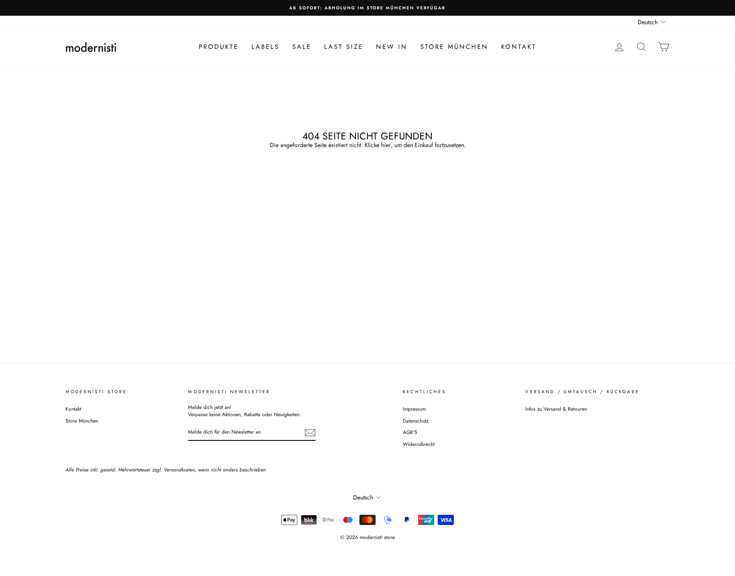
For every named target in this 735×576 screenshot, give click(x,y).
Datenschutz (415, 420)
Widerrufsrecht (419, 444)
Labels (265, 46)
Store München (454, 46)
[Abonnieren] (310, 433)
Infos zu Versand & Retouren (556, 408)
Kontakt (518, 46)
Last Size (343, 46)
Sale (301, 46)
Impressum (414, 408)
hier (386, 145)
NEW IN (391, 46)
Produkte (219, 46)
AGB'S (410, 432)
